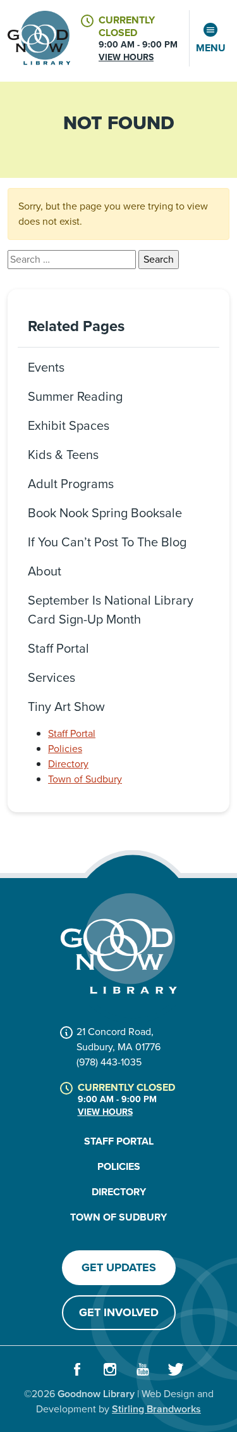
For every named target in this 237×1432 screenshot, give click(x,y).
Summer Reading (75, 396)
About (44, 571)
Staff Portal (58, 648)
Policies (65, 748)
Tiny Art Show (66, 706)
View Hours (126, 57)
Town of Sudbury (85, 779)
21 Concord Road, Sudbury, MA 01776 (118, 1039)
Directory (68, 764)
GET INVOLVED (119, 1312)
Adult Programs (71, 483)
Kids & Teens (63, 454)
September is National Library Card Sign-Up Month (110, 610)
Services (51, 677)
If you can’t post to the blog (107, 541)
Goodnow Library (96, 1393)
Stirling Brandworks (156, 1409)
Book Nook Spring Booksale (105, 512)
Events (46, 367)
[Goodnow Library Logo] (119, 943)
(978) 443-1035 (109, 1062)
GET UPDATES (119, 1267)
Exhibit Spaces (68, 425)
